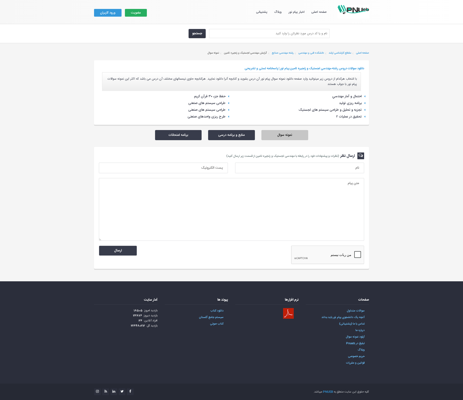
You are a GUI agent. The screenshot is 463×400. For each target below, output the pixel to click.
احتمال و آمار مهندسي (347, 96)
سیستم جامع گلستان (211, 317)
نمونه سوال (284, 135)
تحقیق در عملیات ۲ (349, 117)
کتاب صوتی (217, 323)
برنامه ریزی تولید (350, 103)
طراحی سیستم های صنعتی (206, 103)
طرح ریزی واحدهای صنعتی (206, 117)
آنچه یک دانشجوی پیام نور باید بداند (343, 317)
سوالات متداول (356, 310)
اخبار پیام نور (296, 12)
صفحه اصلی (319, 12)
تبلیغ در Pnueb (355, 343)
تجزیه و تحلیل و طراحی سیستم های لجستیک (330, 110)
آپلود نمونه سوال (355, 336)
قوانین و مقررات (355, 362)
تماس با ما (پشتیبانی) (352, 323)
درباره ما (360, 330)
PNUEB (328, 391)
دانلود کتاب (217, 310)
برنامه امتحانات (178, 135)
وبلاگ (278, 12)
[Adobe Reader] (288, 313)
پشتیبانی (261, 12)
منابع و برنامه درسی (231, 135)
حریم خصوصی (356, 356)
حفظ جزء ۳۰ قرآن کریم (209, 96)
